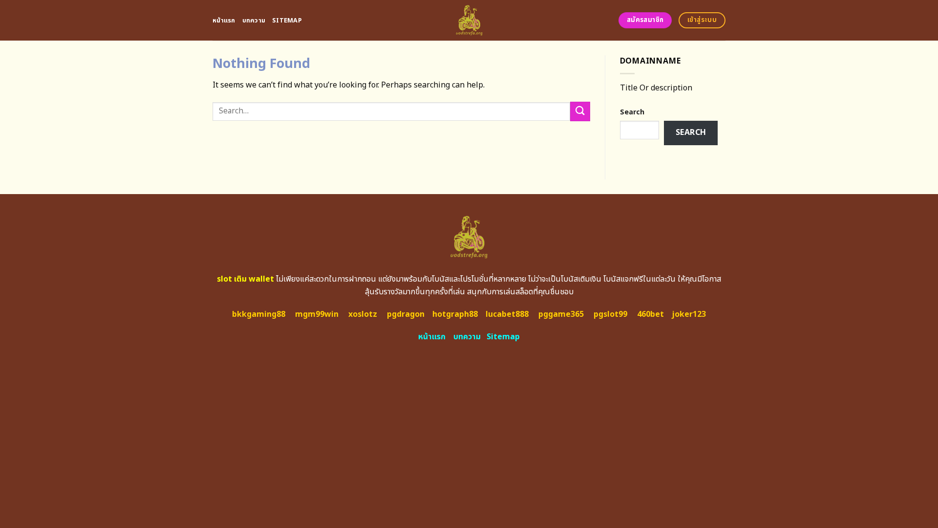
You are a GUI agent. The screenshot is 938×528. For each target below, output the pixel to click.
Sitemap (287, 20)
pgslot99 (610, 314)
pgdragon (406, 314)
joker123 (689, 314)
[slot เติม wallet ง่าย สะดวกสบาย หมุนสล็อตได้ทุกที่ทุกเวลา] (469, 20)
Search (632, 112)
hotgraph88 (455, 314)
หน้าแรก (224, 20)
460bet (650, 314)
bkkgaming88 (258, 314)
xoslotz (362, 314)
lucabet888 (507, 314)
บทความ (254, 20)
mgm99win (317, 314)
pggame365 (561, 314)
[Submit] (580, 111)
